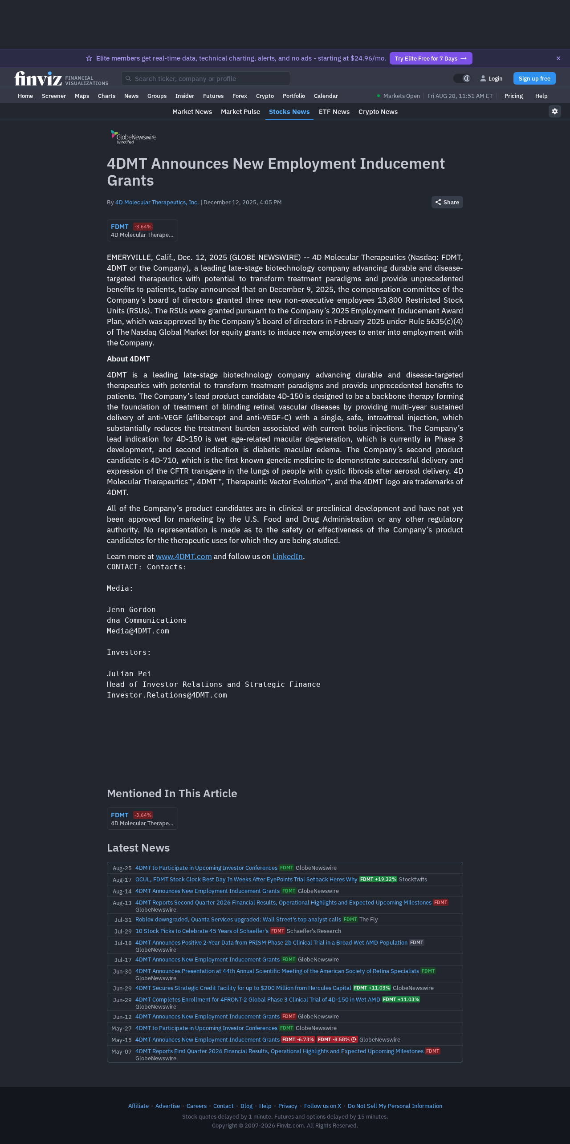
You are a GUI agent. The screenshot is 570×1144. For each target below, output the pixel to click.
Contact (223, 1105)
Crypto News (378, 111)
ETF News (334, 111)
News (131, 95)
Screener (54, 95)
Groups (157, 95)
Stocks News (289, 111)
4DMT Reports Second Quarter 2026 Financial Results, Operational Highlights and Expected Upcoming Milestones (283, 902)
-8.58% (334, 1039)
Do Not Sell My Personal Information (395, 1105)
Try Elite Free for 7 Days (426, 58)
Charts (106, 95)
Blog (246, 1105)
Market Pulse (240, 111)
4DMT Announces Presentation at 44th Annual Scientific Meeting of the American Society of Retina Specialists (277, 970)
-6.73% (298, 1039)
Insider (184, 95)
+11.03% (372, 988)
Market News (192, 111)
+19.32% (378, 879)
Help (541, 95)
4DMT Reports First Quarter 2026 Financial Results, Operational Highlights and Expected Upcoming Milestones (279, 1051)
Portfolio (294, 95)
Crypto (265, 95)
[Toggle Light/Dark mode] (462, 78)
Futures (213, 95)
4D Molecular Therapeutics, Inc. (157, 202)
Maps (82, 95)
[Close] (558, 58)
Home (25, 95)
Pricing (514, 95)
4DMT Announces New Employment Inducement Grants (207, 890)
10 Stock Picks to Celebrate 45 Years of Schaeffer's (202, 930)
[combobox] (205, 78)
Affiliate (138, 1105)
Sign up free (534, 78)
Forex (239, 95)
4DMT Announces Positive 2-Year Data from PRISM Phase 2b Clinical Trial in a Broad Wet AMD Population (271, 942)
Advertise (167, 1105)
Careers (197, 1105)
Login (496, 78)
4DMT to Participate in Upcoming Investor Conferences (206, 867)
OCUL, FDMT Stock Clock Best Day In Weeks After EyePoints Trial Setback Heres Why (246, 879)
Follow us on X (322, 1105)
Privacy (287, 1105)
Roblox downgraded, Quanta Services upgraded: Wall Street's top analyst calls (238, 919)
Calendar (326, 95)
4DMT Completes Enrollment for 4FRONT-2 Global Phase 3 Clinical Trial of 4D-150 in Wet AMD (257, 999)
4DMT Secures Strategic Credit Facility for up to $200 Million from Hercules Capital (243, 987)
